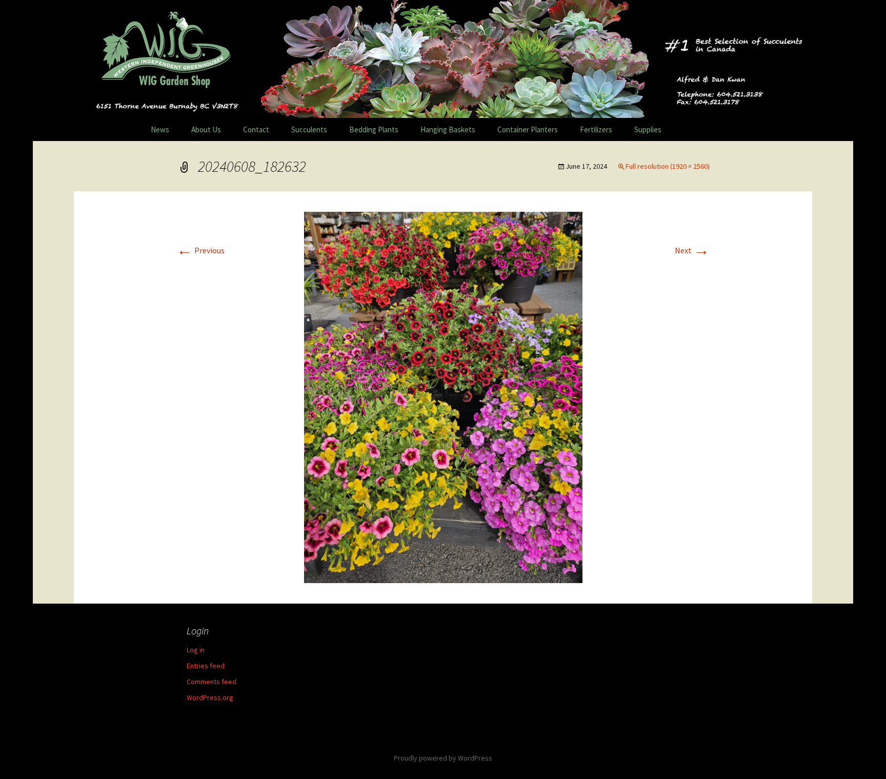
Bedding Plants (373, 129)
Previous (200, 250)
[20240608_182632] (443, 396)
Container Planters (527, 129)
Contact (256, 129)
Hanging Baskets (447, 129)
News (160, 129)
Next (692, 250)
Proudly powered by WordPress (443, 758)
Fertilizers (596, 129)
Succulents (309, 129)
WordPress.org (210, 697)
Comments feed (211, 681)
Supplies (647, 129)
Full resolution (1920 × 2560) (668, 166)
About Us (206, 129)
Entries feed (206, 665)
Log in (196, 649)
